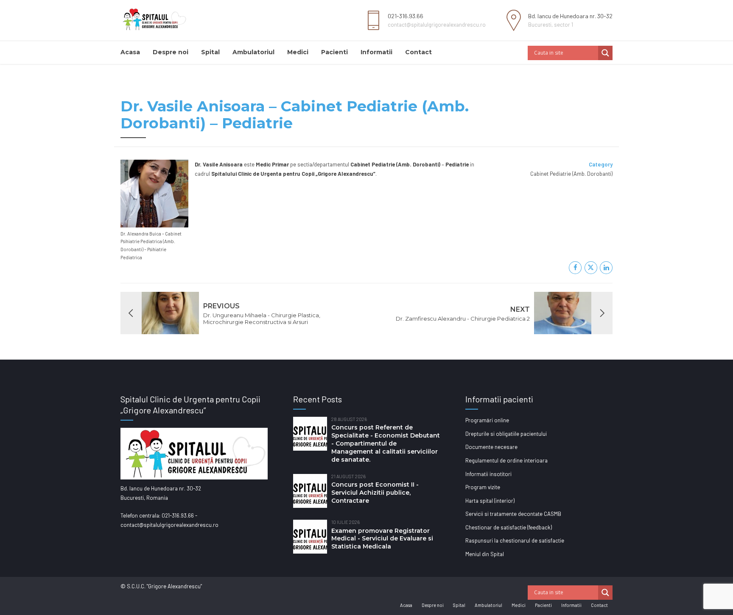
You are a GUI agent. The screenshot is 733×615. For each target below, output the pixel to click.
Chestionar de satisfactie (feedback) (508, 527)
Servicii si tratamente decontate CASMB (513, 513)
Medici (297, 52)
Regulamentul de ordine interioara (506, 460)
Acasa (130, 52)
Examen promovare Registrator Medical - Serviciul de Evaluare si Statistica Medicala (382, 539)
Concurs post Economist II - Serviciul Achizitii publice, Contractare (375, 492)
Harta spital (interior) (490, 500)
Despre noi (170, 52)
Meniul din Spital (484, 554)
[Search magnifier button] (605, 53)
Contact (418, 52)
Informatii (376, 52)
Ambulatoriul (253, 52)
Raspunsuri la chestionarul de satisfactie (514, 540)
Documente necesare (491, 446)
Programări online (487, 420)
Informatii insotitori (488, 474)
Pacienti (334, 52)
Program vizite (482, 487)
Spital (210, 52)
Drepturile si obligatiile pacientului (506, 433)
